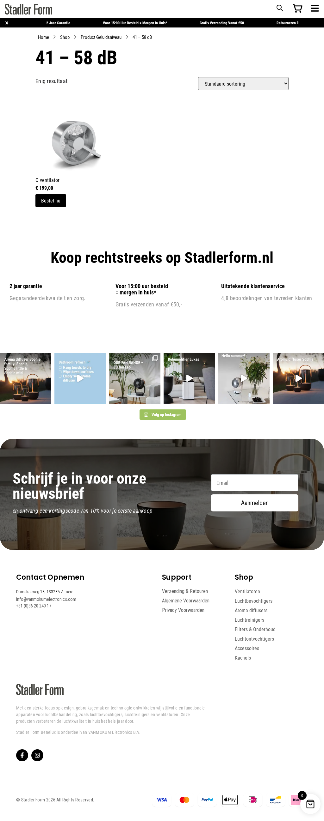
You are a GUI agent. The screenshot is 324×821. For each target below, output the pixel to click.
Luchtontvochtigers (254, 639)
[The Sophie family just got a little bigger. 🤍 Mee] (25, 378)
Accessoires (247, 648)
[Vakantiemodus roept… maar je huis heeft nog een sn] (80, 378)
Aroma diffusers (251, 610)
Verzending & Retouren (185, 591)
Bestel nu (50, 200)
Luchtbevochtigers (253, 601)
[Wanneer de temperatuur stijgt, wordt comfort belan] (134, 378)
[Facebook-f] (22, 755)
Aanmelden (255, 503)
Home (43, 37)
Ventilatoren (247, 591)
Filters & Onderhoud (255, 629)
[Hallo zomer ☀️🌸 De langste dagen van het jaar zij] (298, 378)
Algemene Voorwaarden (185, 601)
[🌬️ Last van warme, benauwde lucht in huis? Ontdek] (243, 378)
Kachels (243, 658)
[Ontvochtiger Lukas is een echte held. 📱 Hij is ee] (189, 378)
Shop (65, 37)
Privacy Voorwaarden (183, 610)
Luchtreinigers (249, 620)
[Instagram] (37, 755)
